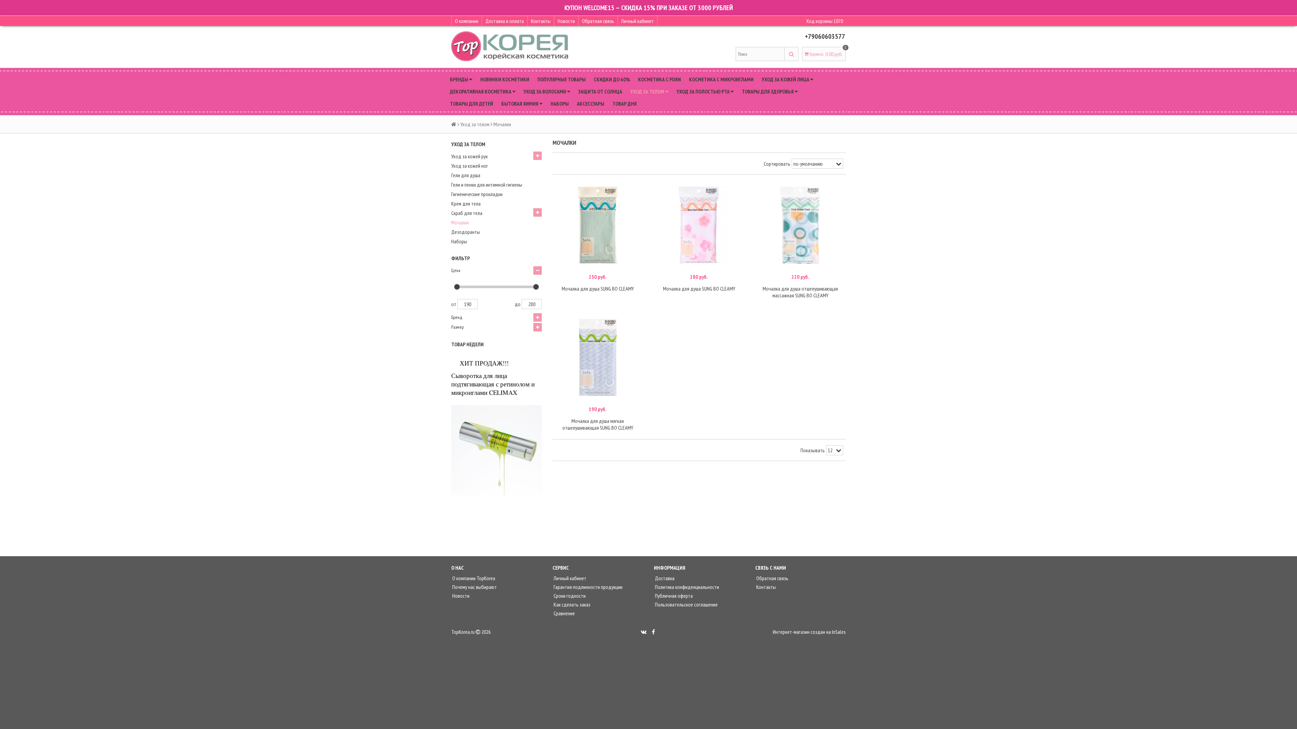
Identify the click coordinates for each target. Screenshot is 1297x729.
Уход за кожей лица (786, 79)
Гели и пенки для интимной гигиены (486, 184)
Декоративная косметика (481, 91)
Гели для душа (465, 175)
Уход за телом (647, 91)
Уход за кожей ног (469, 165)
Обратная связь (598, 21)
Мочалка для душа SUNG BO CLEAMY (598, 288)
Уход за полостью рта (704, 91)
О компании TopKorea (473, 578)
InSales (839, 631)
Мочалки (460, 222)
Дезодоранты (465, 231)
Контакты (541, 21)
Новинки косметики (504, 79)
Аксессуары (590, 103)
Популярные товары (561, 79)
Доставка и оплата (504, 21)
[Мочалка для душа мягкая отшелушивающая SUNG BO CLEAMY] (598, 357)
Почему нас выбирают (474, 587)
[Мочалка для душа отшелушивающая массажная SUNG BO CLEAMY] (800, 225)
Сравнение (564, 613)
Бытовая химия (520, 103)
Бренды (459, 79)
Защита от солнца (600, 91)
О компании (466, 21)
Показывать (812, 450)
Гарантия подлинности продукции (587, 587)
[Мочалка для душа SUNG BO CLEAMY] (598, 225)
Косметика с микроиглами (721, 79)
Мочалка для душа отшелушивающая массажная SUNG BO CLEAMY (800, 292)
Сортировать (777, 163)
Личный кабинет (637, 21)
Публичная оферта (673, 595)
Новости (566, 21)
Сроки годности (569, 595)
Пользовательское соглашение (686, 604)
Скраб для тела (466, 213)
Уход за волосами (545, 91)
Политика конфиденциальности (686, 587)
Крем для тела (466, 203)
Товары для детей (471, 103)
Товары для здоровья (768, 91)
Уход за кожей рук (469, 156)
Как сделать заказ (571, 604)
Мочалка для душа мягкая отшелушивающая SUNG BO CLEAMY (597, 424)
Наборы (560, 103)
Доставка (664, 578)
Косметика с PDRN (659, 79)
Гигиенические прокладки (477, 194)
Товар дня (624, 103)
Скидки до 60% (612, 79)
